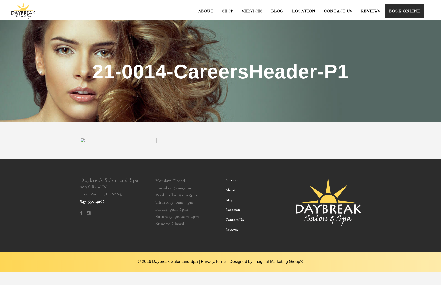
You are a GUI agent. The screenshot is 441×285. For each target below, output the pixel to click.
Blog (229, 200)
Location (233, 210)
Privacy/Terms (213, 261)
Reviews (232, 230)
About (231, 190)
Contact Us (235, 220)
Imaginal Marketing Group (276, 261)
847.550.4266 (92, 201)
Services (232, 180)
